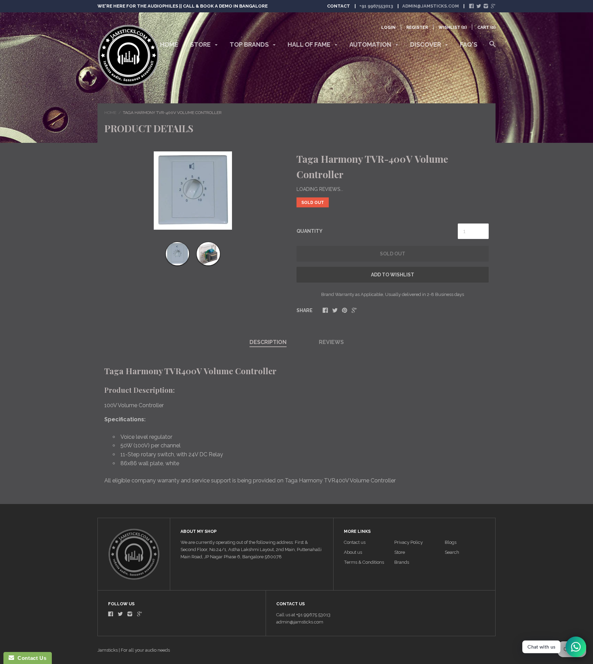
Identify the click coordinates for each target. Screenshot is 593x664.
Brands (401, 562)
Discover (426, 44)
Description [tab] (268, 342)
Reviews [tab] (331, 342)
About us (353, 552)
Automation (371, 44)
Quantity (309, 231)
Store (201, 44)
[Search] (492, 47)
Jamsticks (107, 650)
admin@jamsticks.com (430, 6)
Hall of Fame (310, 44)
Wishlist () (453, 27)
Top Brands (250, 44)
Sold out (392, 253)
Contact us (354, 542)
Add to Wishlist (392, 274)
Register (417, 27)
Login (388, 27)
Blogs (450, 542)
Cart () (486, 27)
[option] (192, 190)
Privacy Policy (408, 542)
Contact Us (30, 658)
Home (169, 44)
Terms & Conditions (364, 562)
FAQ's (468, 44)
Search (452, 552)
